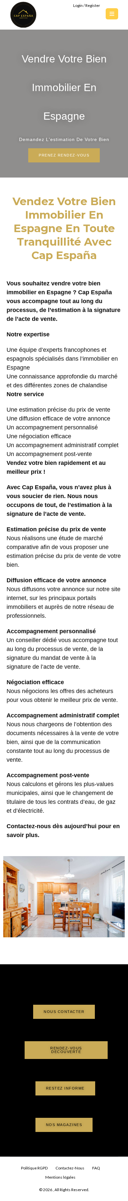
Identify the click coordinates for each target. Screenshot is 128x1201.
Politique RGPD (34, 1167)
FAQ (96, 1167)
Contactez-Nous (69, 1167)
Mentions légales (60, 1177)
